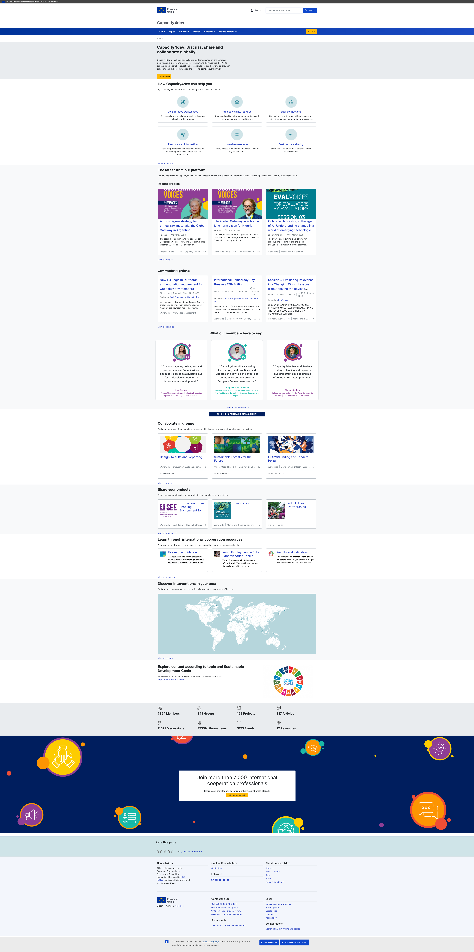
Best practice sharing (291, 144)
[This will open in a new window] (167, 10)
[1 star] (157, 851)
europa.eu (179, 906)
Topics (172, 31)
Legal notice (271, 911)
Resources (209, 31)
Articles (196, 31)
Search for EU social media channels (228, 925)
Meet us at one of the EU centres (226, 914)
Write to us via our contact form (226, 911)
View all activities (166, 327)
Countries (184, 31)
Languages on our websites (278, 904)
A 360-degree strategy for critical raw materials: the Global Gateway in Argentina (182, 225)
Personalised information (183, 144)
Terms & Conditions (275, 882)
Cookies (269, 914)
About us (270, 868)
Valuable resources (237, 144)
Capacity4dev (170, 22)
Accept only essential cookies (294, 942)
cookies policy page (210, 941)
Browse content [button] (226, 31)
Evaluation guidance (182, 552)
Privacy (269, 878)
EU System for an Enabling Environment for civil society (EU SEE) (192, 510)
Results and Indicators (292, 552)
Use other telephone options (224, 907)
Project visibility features (237, 111)
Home (162, 31)
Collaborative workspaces (183, 111)
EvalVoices (283, 300)
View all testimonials (236, 407)
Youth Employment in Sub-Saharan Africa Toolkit (240, 554)
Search (311, 10)
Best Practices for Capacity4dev (185, 297)
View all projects (166, 533)
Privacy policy (272, 907)
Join (313, 31)
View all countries (166, 658)
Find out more (164, 163)
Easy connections (291, 111)
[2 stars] (159, 851)
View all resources (166, 577)
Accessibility (271, 918)
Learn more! (164, 76)
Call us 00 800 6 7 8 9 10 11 (224, 904)
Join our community (237, 795)
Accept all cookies (269, 942)
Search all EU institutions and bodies (283, 929)
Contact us (216, 868)
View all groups (165, 483)
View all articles (165, 259)
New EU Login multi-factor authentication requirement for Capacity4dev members (181, 284)
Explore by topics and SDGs (171, 679)
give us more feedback (191, 851)
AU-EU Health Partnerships (297, 505)
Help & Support (273, 871)
